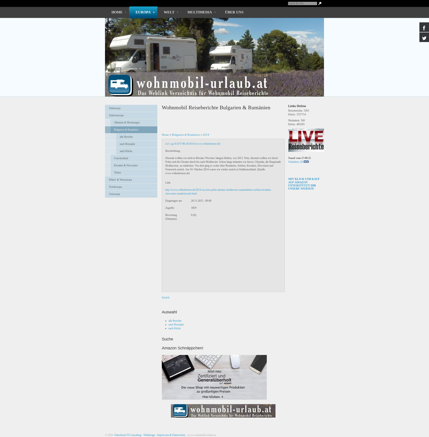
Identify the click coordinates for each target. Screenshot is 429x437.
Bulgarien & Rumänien (126, 129)
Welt (169, 12)
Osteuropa (114, 194)
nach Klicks (126, 151)
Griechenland (121, 158)
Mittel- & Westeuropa (120, 179)
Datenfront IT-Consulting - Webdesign (134, 435)
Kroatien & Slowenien (126, 165)
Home (117, 12)
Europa (143, 12)
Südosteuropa (116, 115)
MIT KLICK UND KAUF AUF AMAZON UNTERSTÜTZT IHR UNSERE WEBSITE (304, 183)
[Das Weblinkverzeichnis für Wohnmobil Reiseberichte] (223, 418)
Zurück (165, 297)
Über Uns (234, 12)
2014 (206, 134)
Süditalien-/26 (295, 161)
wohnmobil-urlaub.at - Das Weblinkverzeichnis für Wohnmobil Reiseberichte (212, 77)
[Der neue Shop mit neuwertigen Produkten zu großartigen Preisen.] (214, 377)
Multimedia (199, 12)
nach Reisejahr (127, 144)
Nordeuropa (115, 186)
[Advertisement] (131, 212)
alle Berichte (126, 136)
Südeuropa (114, 108)
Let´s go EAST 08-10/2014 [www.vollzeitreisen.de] (192, 143)
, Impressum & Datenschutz (170, 435)
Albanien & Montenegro (127, 122)
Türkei (117, 172)
